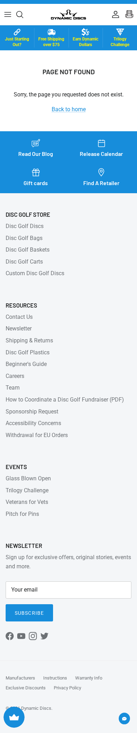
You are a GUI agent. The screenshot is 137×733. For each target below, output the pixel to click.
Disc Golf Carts (24, 261)
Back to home (69, 109)
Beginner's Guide (26, 364)
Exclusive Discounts (26, 687)
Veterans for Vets (27, 502)
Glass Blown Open (28, 478)
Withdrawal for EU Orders (37, 435)
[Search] (23, 14)
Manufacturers (20, 678)
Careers (15, 376)
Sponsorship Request (32, 411)
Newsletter (19, 328)
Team (13, 387)
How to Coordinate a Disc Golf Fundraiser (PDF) (65, 399)
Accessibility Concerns (33, 423)
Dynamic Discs (36, 708)
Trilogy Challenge (27, 490)
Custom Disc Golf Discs (35, 273)
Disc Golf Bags (24, 238)
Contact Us (19, 317)
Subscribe (29, 613)
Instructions (55, 678)
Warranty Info (88, 678)
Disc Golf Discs (25, 226)
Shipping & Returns (29, 340)
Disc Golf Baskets (28, 249)
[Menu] (7, 14)
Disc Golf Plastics (28, 352)
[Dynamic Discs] (68, 14)
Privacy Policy (67, 687)
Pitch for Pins (22, 514)
